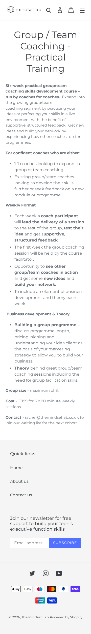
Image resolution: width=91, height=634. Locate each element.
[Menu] (82, 10)
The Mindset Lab (35, 617)
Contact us (21, 495)
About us (19, 481)
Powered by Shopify (66, 617)
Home (16, 467)
